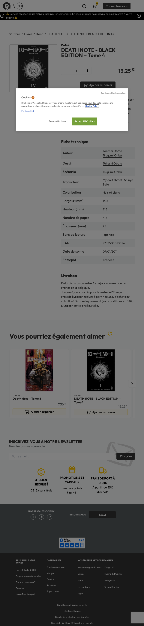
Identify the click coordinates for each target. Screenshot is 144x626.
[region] (72, 109)
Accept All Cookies (84, 121)
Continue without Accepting (113, 93)
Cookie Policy (92, 106)
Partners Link (27, 111)
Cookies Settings (57, 121)
